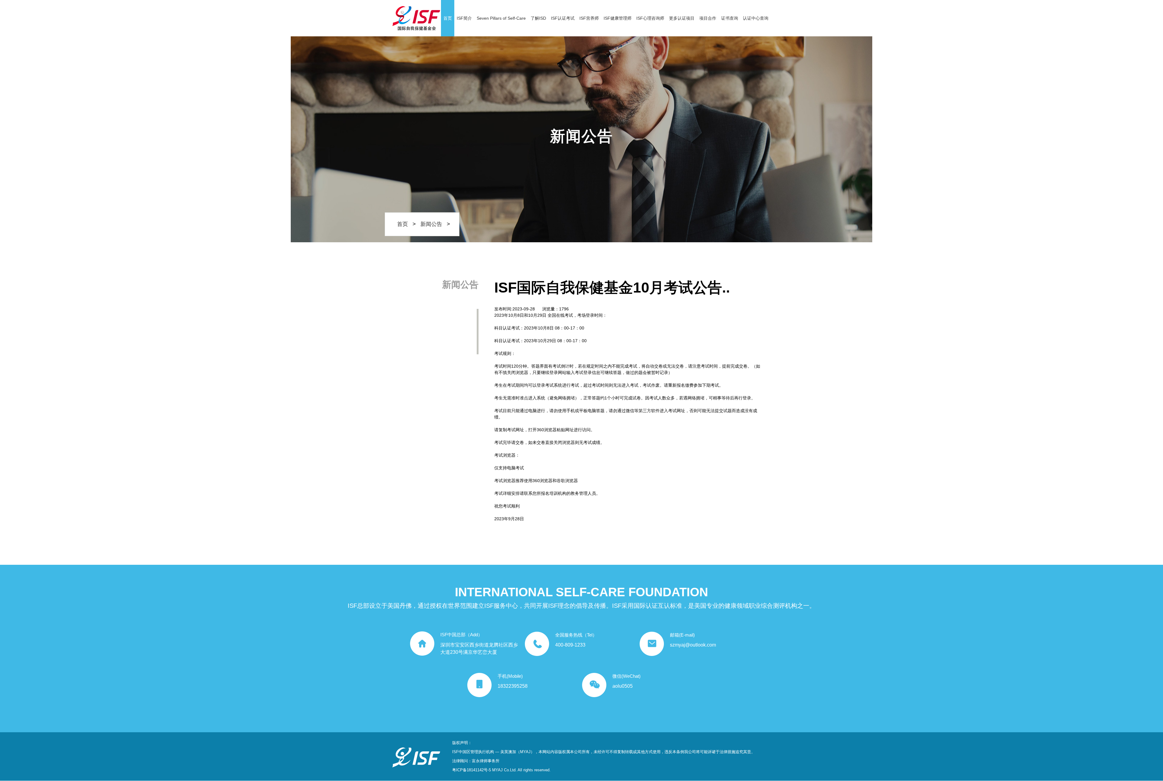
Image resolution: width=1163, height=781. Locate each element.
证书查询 (729, 18)
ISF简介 (464, 18)
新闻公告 (431, 224)
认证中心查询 (755, 18)
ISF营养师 (589, 18)
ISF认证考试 (563, 18)
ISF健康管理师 (617, 18)
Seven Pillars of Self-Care (501, 18)
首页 (447, 18)
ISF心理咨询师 (650, 18)
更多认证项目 (681, 18)
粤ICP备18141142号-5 (471, 770)
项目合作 (707, 18)
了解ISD (538, 18)
